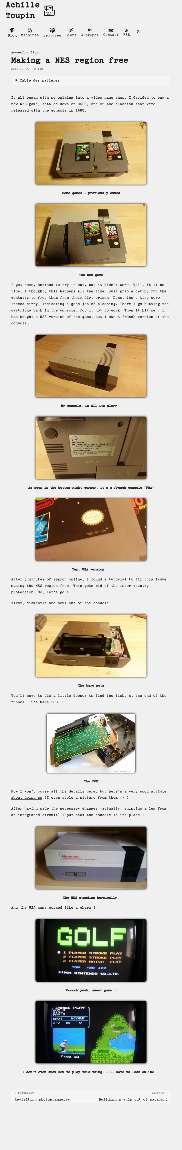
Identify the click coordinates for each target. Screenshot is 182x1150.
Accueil (18, 52)
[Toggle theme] (138, 32)
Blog (34, 52)
